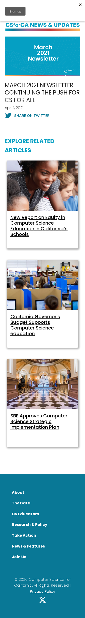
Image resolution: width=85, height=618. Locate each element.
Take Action (24, 535)
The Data (21, 503)
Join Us (19, 557)
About (18, 492)
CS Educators (25, 514)
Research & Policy (29, 524)
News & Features (28, 546)
